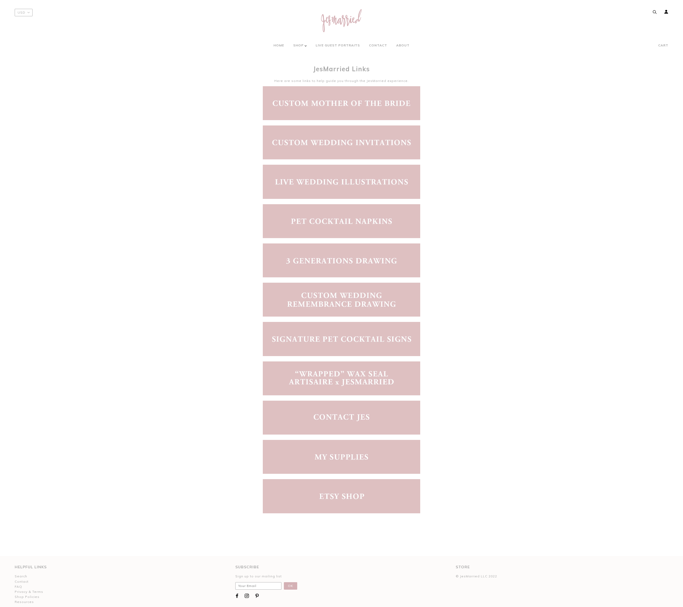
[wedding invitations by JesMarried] (341, 142)
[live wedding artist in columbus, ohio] (341, 181)
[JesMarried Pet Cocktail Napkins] (341, 221)
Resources (24, 602)
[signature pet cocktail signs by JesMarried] (341, 339)
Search (21, 576)
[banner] (341, 20)
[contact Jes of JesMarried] (341, 417)
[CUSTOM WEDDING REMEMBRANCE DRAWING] (341, 299)
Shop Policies (27, 597)
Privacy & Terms (29, 592)
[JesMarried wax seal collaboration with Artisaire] (341, 378)
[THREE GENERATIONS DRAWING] (341, 260)
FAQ (18, 587)
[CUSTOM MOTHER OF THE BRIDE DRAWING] (341, 103)
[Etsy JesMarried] (341, 496)
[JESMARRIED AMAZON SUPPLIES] (341, 457)
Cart (663, 45)
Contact (22, 582)
